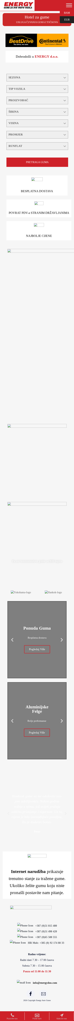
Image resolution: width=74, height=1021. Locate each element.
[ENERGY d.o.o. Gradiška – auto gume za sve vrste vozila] (18, 7)
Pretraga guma (37, 162)
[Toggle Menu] (69, 5)
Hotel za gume (37, 17)
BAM (65, 12)
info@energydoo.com (45, 982)
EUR (65, 19)
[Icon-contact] (43, 994)
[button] (12, 639)
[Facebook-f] (30, 994)
